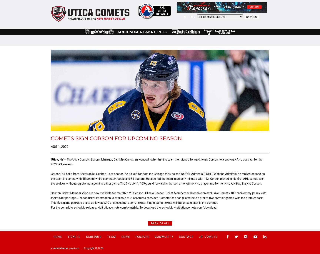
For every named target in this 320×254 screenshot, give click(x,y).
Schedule (94, 236)
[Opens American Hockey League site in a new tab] (155, 11)
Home (58, 236)
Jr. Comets (208, 236)
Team (111, 236)
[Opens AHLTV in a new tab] (222, 12)
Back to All (160, 223)
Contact (186, 236)
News (125, 236)
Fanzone (142, 236)
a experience (65, 248)
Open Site (252, 17)
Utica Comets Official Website (90, 14)
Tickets (74, 236)
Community (164, 236)
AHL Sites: (190, 17)
